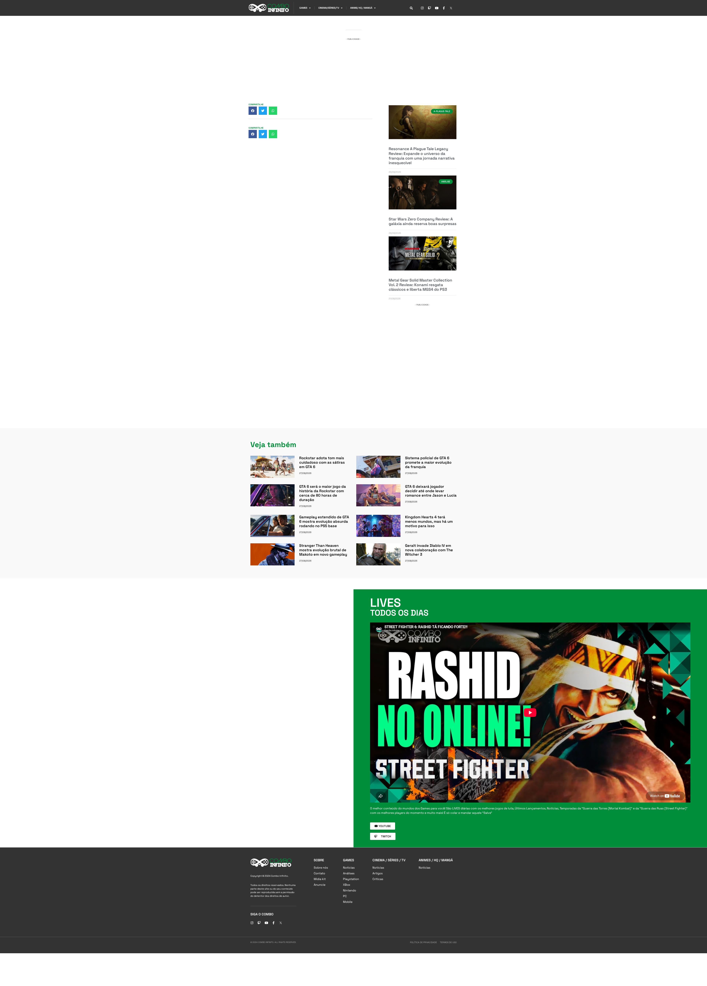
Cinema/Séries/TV (328, 7)
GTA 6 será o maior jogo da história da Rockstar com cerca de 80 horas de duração (322, 493)
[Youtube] (436, 8)
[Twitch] (429, 8)
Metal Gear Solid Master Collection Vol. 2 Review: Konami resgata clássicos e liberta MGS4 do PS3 (420, 285)
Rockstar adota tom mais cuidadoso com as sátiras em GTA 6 (322, 462)
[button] (253, 111)
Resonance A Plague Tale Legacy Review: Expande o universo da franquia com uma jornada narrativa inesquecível (422, 155)
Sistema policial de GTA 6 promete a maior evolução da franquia (428, 462)
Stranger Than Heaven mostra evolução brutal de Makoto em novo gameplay (323, 550)
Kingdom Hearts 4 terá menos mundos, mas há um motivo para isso (429, 521)
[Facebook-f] (444, 8)
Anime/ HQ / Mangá (361, 7)
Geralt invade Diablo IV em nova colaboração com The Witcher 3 (429, 550)
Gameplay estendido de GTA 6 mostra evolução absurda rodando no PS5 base (324, 521)
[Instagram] (422, 8)
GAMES (303, 7)
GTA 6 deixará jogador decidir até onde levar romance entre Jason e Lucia (431, 491)
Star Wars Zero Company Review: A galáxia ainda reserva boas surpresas (422, 221)
